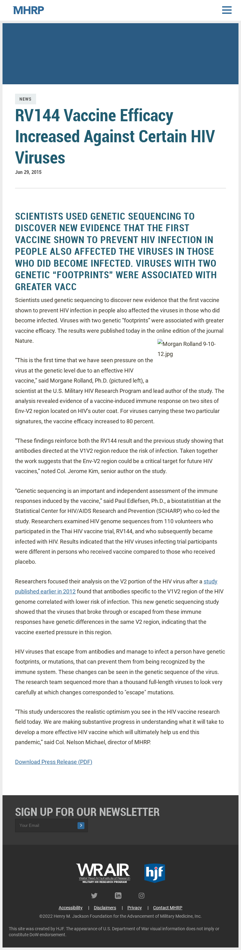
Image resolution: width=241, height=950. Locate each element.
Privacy (134, 907)
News (25, 99)
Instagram (144, 895)
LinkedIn (120, 895)
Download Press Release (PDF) (53, 762)
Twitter (96, 895)
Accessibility (71, 907)
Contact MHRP (167, 907)
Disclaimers (105, 907)
